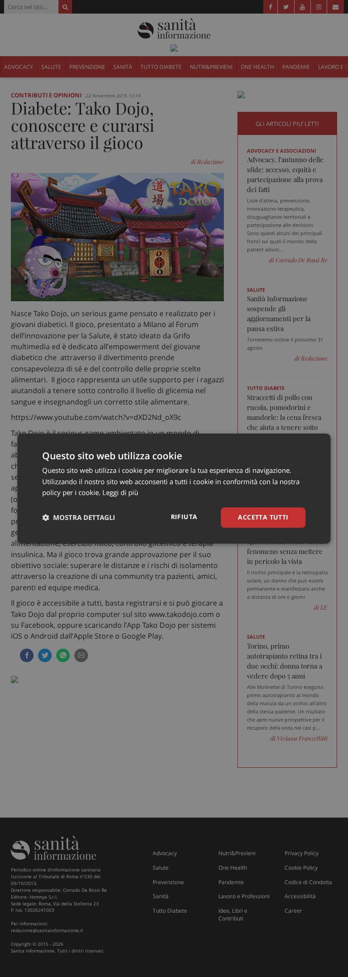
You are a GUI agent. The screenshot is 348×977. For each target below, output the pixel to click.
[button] (78, 518)
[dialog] (173, 488)
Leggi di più (120, 492)
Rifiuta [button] (184, 516)
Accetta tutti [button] (263, 517)
